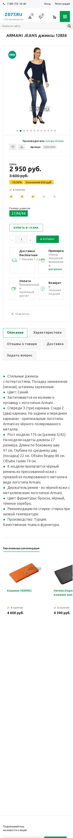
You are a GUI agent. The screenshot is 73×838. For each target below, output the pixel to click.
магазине (55, 269)
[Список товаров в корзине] (56, 18)
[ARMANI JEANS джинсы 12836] (36, 124)
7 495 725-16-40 (16, 3)
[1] (11, 197)
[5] (55, 197)
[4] (44, 197)
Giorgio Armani (55, 140)
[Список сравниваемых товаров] (30, 18)
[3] (33, 197)
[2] (22, 197)
